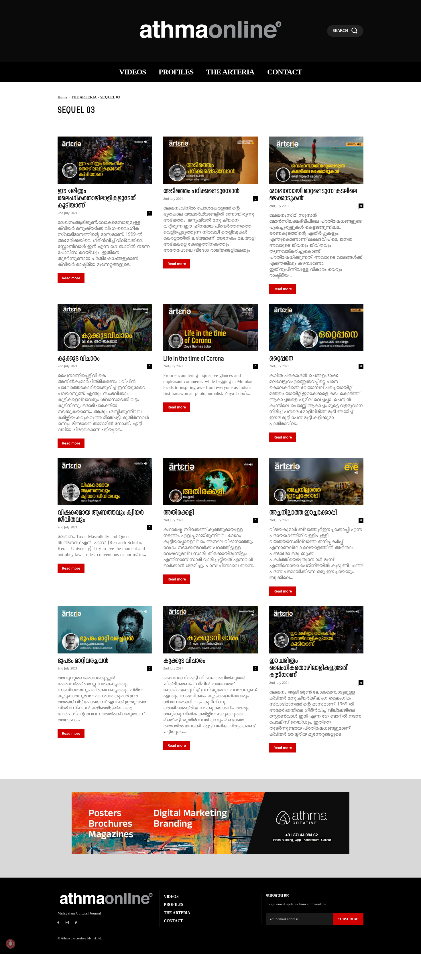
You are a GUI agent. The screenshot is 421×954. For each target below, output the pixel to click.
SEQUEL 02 (92, 125)
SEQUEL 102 (334, 125)
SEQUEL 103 (359, 125)
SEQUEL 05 (139, 125)
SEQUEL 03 (115, 125)
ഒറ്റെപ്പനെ (281, 358)
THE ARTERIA (84, 97)
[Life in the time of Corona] (210, 327)
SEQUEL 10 (258, 125)
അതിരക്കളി (178, 512)
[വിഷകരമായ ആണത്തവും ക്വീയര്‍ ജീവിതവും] (105, 481)
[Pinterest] (76, 923)
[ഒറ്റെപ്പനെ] (316, 327)
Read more (71, 278)
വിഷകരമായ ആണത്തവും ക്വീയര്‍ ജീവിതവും (100, 516)
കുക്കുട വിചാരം (78, 358)
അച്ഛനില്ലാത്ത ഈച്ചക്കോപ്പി (303, 512)
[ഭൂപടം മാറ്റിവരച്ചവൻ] (105, 629)
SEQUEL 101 (308, 125)
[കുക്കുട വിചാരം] (105, 327)
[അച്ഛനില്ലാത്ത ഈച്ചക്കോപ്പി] (316, 481)
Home (62, 97)
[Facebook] (58, 923)
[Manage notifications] (10, 943)
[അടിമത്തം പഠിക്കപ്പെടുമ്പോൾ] (210, 160)
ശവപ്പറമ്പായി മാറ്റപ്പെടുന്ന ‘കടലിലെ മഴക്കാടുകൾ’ (313, 195)
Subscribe (348, 919)
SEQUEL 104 (385, 125)
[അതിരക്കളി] (210, 481)
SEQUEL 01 (68, 125)
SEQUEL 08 (211, 125)
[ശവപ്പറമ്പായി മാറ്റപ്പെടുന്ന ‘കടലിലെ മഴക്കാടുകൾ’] (316, 160)
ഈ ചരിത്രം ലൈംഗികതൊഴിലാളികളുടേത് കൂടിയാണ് (96, 198)
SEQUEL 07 (187, 125)
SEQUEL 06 (163, 125)
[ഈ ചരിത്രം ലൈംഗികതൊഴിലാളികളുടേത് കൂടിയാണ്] (105, 160)
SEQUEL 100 (283, 125)
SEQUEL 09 (234, 125)
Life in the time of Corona (193, 358)
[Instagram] (67, 923)
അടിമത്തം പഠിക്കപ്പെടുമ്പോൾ (201, 191)
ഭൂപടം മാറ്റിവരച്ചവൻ (83, 660)
